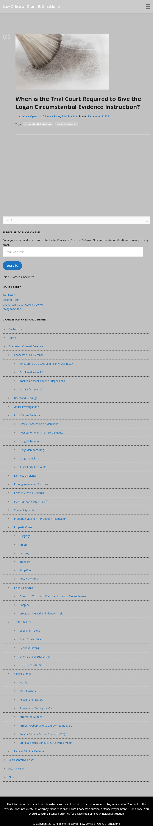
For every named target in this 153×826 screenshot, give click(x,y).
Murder (24, 682)
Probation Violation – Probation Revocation (40, 518)
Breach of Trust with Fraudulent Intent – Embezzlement (53, 596)
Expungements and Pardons (31, 484)
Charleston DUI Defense (28, 355)
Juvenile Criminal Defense (29, 493)
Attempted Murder (31, 717)
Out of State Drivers (32, 639)
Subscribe (12, 265)
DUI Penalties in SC (31, 372)
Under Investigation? (26, 407)
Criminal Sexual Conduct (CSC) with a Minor (46, 742)
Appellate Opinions (29, 116)
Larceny (24, 553)
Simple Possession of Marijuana (39, 424)
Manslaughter (28, 691)
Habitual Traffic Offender (34, 665)
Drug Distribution (30, 441)
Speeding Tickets (30, 630)
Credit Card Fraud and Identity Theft (41, 613)
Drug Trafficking (29, 458)
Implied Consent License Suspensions (42, 381)
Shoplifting (26, 570)
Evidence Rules (51, 116)
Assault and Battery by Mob (36, 708)
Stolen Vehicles (29, 579)
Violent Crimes (22, 673)
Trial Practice (69, 116)
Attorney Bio (16, 768)
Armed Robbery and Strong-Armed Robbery (46, 725)
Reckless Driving (29, 648)
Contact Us (15, 329)
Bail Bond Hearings (25, 398)
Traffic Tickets (22, 622)
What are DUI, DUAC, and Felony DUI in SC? (46, 363)
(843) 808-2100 (12, 309)
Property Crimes (24, 527)
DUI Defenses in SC (31, 389)
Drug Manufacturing (32, 450)
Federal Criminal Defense (29, 751)
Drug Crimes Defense (27, 415)
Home (12, 338)
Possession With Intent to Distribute (41, 432)
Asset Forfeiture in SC (33, 467)
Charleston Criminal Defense (25, 346)
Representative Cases (21, 760)
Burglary (25, 536)
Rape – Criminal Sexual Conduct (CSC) (42, 734)
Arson (23, 544)
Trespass (25, 562)
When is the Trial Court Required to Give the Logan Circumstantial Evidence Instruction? (78, 103)
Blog (11, 777)
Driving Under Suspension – (36, 656)
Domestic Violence (25, 475)
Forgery (24, 605)
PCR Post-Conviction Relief (30, 501)
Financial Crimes (24, 587)
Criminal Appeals (24, 510)
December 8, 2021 (99, 116)
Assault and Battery (31, 699)
